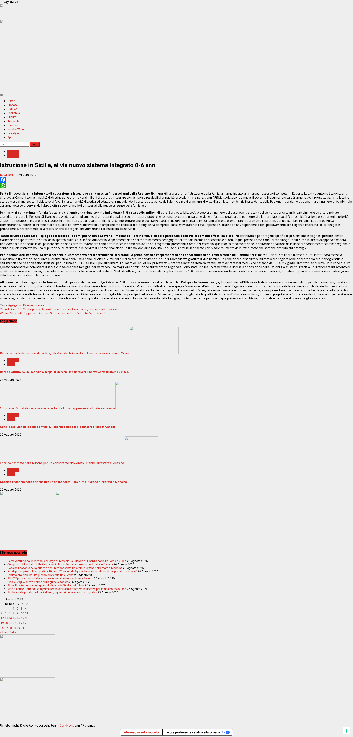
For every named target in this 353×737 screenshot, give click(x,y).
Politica (12, 109)
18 (26, 618)
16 (18, 618)
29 (14, 628)
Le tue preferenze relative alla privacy (192, 732)
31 (22, 628)
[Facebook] (176, 180)
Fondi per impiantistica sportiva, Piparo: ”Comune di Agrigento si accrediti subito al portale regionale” (72, 571)
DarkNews (66, 725)
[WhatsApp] (176, 185)
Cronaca (12, 105)
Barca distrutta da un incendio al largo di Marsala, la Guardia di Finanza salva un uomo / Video (64, 353)
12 (2, 618)
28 (10, 628)
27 (6, 628)
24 (22, 623)
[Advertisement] (67, 35)
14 (10, 618)
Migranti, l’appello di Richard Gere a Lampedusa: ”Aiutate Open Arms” (52, 313)
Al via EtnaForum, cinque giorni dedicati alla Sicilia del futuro (45, 585)
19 (2, 623)
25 (26, 623)
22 (14, 623)
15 (14, 618)
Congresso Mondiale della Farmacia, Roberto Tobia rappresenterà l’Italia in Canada (57, 408)
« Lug (4, 632)
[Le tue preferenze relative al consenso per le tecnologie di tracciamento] (346, 730)
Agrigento (15, 305)
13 (6, 618)
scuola (39, 305)
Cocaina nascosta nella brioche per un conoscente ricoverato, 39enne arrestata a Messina (62, 463)
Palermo (13, 156)
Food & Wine (15, 129)
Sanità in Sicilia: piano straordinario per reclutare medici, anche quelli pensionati (60, 309)
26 (2, 628)
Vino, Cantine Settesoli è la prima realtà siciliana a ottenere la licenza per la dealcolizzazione (66, 589)
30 (18, 628)
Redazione (7, 175)
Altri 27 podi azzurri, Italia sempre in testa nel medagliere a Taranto (50, 578)
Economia (13, 113)
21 (10, 623)
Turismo (12, 125)
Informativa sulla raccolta (141, 732)
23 (18, 623)
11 (26, 613)
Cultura (11, 117)
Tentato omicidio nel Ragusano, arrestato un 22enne (40, 575)
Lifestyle (13, 133)
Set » (13, 632)
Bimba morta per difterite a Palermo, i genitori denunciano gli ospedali (52, 592)
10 (22, 613)
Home (11, 101)
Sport (10, 137)
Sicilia (11, 364)
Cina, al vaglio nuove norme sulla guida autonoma (38, 582)
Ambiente (13, 121)
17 (22, 618)
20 (6, 623)
